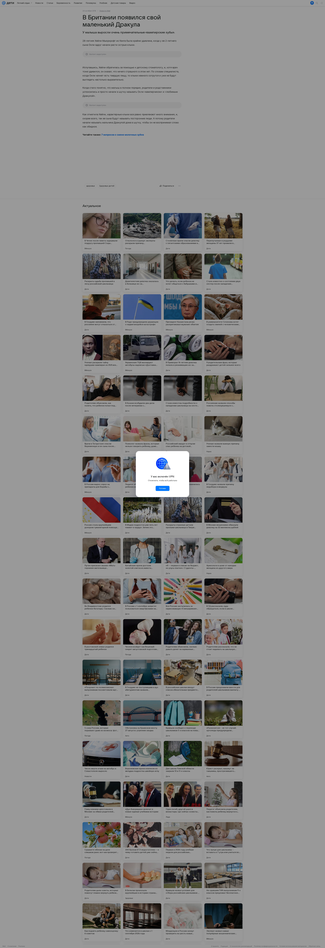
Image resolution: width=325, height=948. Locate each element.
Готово (162, 488)
